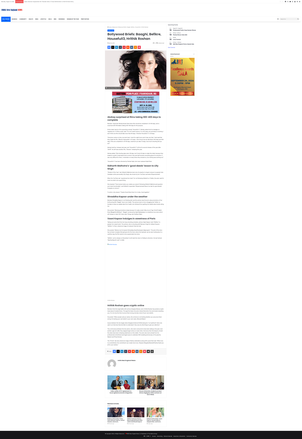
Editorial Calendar (168, 436)
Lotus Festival (177, 39)
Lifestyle (43, 19)
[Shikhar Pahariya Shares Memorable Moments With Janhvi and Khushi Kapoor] (135, 412)
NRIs (55, 19)
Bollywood (6, 19)
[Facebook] (109, 47)
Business (14, 19)
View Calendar (171, 47)
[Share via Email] (148, 351)
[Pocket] (139, 47)
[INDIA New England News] (12, 9)
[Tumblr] (120, 47)
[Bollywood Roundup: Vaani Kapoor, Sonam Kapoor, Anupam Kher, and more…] (155, 412)
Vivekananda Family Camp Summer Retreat (184, 30)
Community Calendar (191, 436)
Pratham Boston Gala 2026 (180, 35)
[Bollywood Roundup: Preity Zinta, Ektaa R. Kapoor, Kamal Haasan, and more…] (116, 412)
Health (31, 19)
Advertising (160, 436)
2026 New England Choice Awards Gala (183, 44)
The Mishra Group (152, 433)
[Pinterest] (124, 47)
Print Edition (85, 19)
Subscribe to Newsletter (179, 436)
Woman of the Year (73, 19)
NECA (50, 19)
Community (23, 19)
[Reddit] (127, 47)
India (36, 19)
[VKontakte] (131, 47)
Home (110, 27)
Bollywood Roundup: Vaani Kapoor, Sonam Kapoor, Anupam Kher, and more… (154, 420)
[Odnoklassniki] (135, 47)
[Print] (152, 351)
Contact (154, 436)
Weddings (62, 19)
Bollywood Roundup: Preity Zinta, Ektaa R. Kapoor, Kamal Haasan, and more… (115, 420)
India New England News (127, 360)
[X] (112, 47)
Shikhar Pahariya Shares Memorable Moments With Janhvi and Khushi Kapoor (43, 1)
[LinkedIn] (116, 47)
